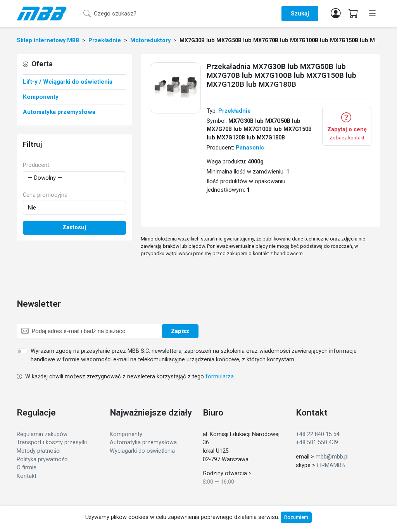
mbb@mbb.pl (332, 456)
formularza (219, 376)
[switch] (22, 351)
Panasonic (250, 147)
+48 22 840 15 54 (318, 434)
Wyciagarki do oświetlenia (142, 451)
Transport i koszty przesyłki (52, 442)
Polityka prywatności (43, 459)
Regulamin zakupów (42, 434)
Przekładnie (234, 111)
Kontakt (26, 476)
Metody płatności (38, 451)
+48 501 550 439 (317, 442)
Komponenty (126, 434)
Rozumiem (296, 517)
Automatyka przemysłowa (143, 442)
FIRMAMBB (331, 465)
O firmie (26, 467)
